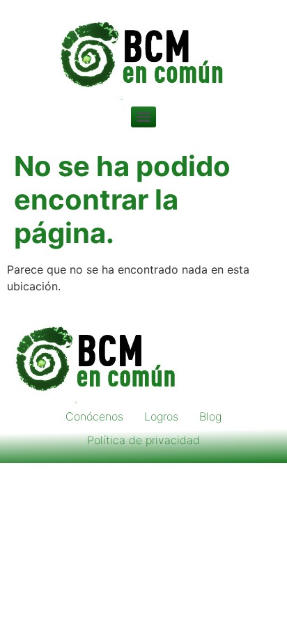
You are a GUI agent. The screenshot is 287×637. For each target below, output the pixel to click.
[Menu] (143, 117)
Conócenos (94, 416)
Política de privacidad (143, 440)
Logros (161, 416)
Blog (210, 416)
